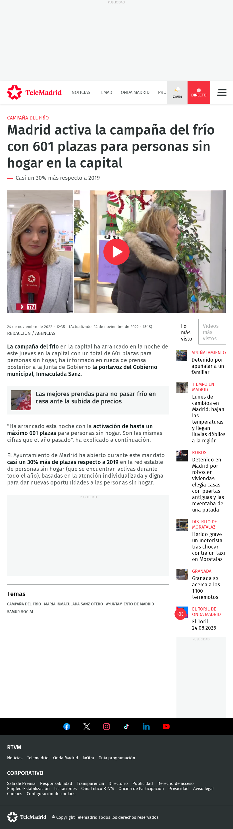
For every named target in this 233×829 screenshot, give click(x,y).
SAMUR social (20, 612)
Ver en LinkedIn (146, 726)
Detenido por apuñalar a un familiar (208, 366)
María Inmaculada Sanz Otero (73, 604)
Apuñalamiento (209, 352)
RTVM (14, 747)
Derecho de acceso (175, 783)
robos (199, 452)
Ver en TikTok (126, 727)
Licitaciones (65, 789)
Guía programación (117, 758)
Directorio (118, 783)
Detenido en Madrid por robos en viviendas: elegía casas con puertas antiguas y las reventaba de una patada (182, 455)
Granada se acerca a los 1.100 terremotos (182, 574)
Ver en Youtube (166, 726)
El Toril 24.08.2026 (182, 612)
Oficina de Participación (141, 789)
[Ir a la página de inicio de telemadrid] (34, 92)
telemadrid (26, 817)
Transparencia (90, 783)
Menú (221, 92)
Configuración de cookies (51, 794)
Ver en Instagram (106, 726)
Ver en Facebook (66, 727)
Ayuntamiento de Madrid (130, 604)
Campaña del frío (28, 118)
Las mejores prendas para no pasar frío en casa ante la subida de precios (21, 400)
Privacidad (178, 789)
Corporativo (25, 773)
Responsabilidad (56, 783)
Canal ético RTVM (97, 789)
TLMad (105, 92)
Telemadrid (38, 758)
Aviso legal (203, 789)
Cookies (14, 794)
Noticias (81, 92)
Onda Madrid (135, 92)
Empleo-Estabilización (28, 789)
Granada (201, 571)
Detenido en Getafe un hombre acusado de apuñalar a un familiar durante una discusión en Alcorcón (181, 355)
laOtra (88, 758)
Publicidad (142, 783)
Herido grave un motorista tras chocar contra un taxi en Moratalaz (182, 525)
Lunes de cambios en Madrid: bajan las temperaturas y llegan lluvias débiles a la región (182, 387)
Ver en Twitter (86, 727)
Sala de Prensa (21, 783)
